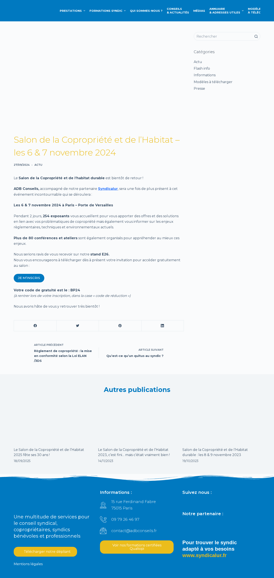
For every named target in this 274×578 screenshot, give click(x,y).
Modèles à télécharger (213, 82)
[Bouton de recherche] (256, 36)
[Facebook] (35, 325)
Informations (205, 75)
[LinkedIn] (162, 325)
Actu (38, 164)
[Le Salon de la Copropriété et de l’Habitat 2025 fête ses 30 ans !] (53, 420)
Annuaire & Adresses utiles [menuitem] (224, 10)
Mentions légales (28, 564)
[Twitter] (77, 325)
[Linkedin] (185, 502)
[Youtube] (225, 502)
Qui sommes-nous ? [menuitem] (146, 10)
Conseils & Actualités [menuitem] (178, 10)
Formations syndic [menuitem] (105, 10)
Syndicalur (108, 189)
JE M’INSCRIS (29, 278)
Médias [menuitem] (199, 10)
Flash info (202, 68)
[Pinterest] (120, 325)
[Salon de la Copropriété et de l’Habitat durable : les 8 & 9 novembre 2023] (221, 420)
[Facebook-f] (195, 502)
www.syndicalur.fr (204, 555)
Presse (199, 89)
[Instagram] (205, 502)
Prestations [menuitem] (71, 10)
